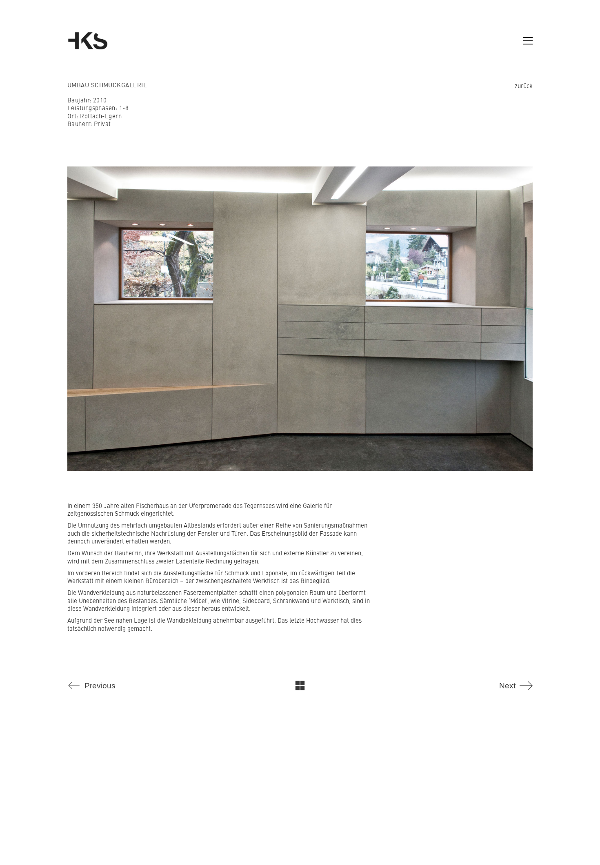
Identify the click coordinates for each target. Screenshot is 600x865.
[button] (528, 41)
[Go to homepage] (87, 40)
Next (547, 317)
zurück (524, 85)
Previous (53, 317)
